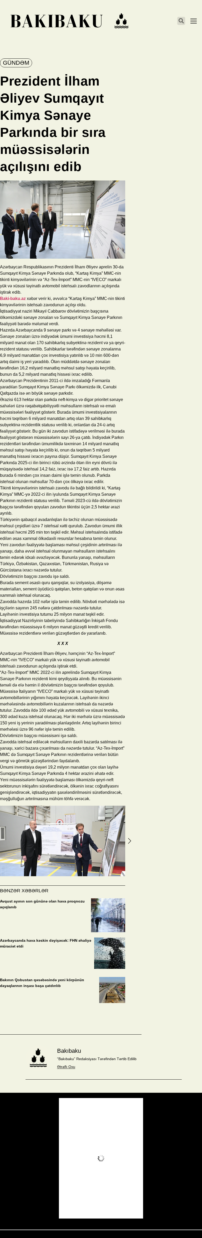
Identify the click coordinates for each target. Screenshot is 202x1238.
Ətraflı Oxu (66, 1067)
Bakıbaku (69, 1050)
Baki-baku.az (13, 298)
